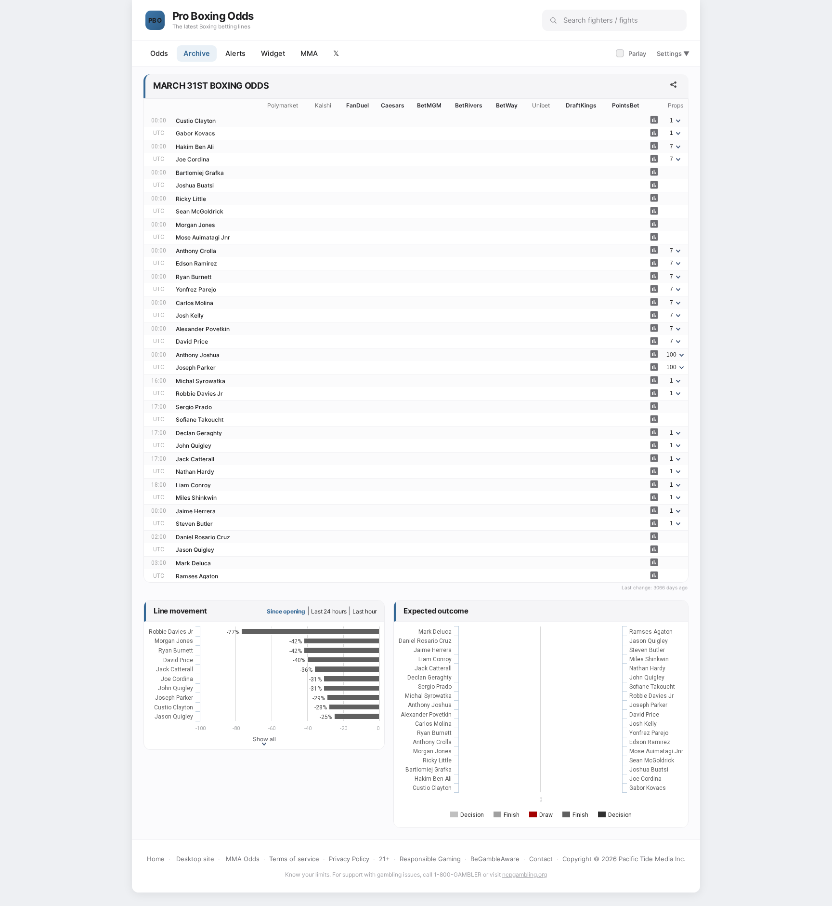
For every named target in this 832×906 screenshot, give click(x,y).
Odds (159, 53)
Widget (273, 53)
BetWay (507, 105)
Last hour (364, 611)
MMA (309, 53)
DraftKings (581, 105)
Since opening (286, 611)
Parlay (632, 53)
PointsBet (625, 105)
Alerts (235, 53)
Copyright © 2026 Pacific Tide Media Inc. (624, 859)
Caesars (392, 105)
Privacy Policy (349, 859)
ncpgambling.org (524, 874)
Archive (196, 53)
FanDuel (357, 105)
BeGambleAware (495, 859)
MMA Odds (243, 859)
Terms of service (294, 859)
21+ (384, 859)
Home (156, 859)
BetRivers (468, 105)
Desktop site (195, 859)
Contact (541, 859)
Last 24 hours (328, 611)
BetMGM (429, 105)
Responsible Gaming (430, 859)
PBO (155, 20)
